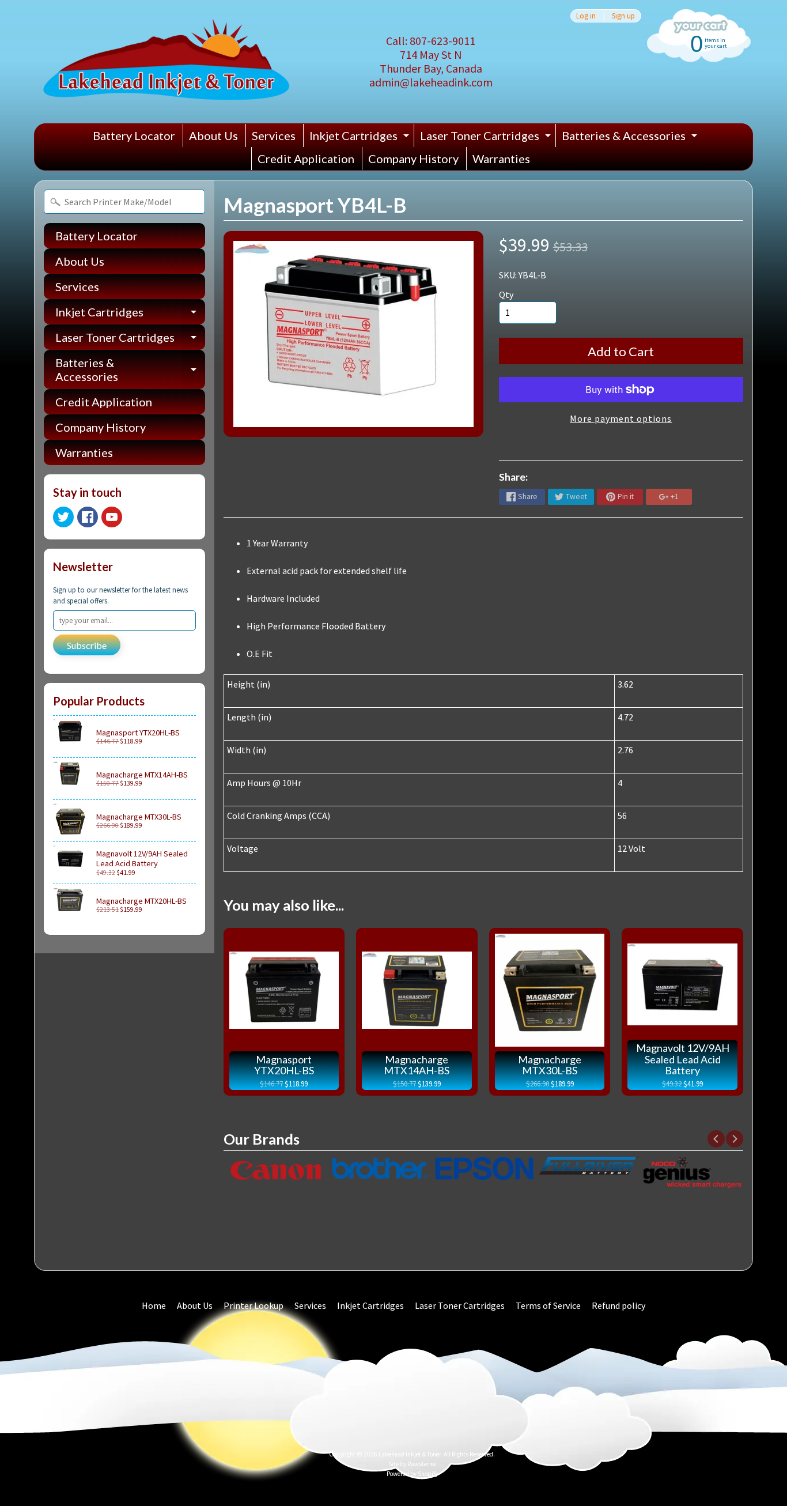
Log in (586, 16)
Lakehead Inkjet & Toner (410, 1454)
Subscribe (87, 645)
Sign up (623, 16)
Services (274, 135)
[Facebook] (87, 517)
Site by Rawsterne (412, 1464)
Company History (413, 158)
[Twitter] (63, 517)
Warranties (501, 158)
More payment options (621, 418)
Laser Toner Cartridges (487, 138)
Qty (506, 294)
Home (154, 1305)
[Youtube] (111, 517)
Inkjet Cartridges (360, 138)
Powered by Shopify (412, 1474)
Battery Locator (134, 135)
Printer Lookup (253, 1305)
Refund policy (618, 1305)
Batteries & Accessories (631, 138)
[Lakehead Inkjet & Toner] (166, 61)
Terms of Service (548, 1305)
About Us (213, 135)
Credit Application (306, 158)
